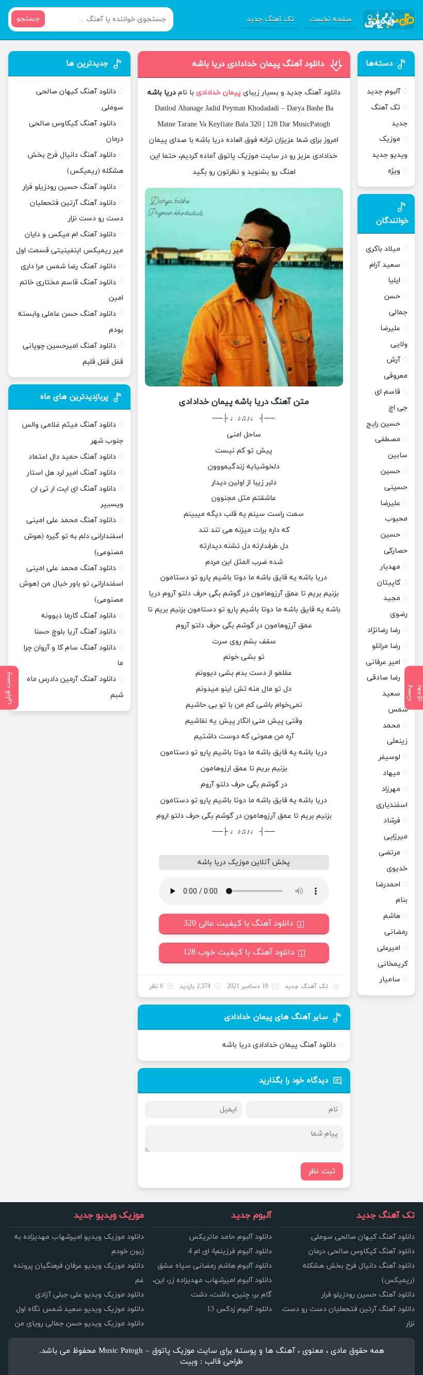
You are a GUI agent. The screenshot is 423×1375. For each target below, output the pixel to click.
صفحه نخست (331, 19)
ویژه (394, 171)
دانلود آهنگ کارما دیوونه (78, 616)
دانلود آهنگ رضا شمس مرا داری (68, 266)
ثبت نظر (321, 1171)
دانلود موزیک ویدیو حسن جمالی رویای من (79, 1324)
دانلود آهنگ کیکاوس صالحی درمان (361, 1251)
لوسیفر (389, 757)
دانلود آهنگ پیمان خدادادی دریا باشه (258, 64)
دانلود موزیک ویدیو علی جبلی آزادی (89, 1295)
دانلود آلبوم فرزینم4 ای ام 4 (230, 1251)
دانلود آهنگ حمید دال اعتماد (72, 457)
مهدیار (390, 567)
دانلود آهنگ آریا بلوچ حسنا (75, 632)
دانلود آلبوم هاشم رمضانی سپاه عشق (214, 1266)
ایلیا (394, 280)
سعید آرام (384, 265)
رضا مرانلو (386, 646)
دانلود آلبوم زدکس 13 (239, 1309)
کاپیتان (388, 583)
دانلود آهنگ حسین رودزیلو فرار (69, 187)
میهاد (391, 773)
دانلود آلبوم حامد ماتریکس (230, 1237)
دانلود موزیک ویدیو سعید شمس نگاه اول (80, 1309)
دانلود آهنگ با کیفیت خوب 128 (239, 952)
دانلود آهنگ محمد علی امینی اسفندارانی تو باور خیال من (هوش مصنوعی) (71, 584)
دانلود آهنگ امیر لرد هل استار (71, 473)
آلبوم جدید (383, 91)
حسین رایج (383, 424)
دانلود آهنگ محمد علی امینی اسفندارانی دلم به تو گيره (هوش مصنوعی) (73, 536)
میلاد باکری (383, 249)
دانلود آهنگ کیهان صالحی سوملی (363, 1237)
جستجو (28, 19)
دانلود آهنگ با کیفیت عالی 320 (239, 923)
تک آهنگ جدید (270, 19)
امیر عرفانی (383, 662)
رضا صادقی (383, 678)
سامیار (390, 979)
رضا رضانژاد (383, 630)
